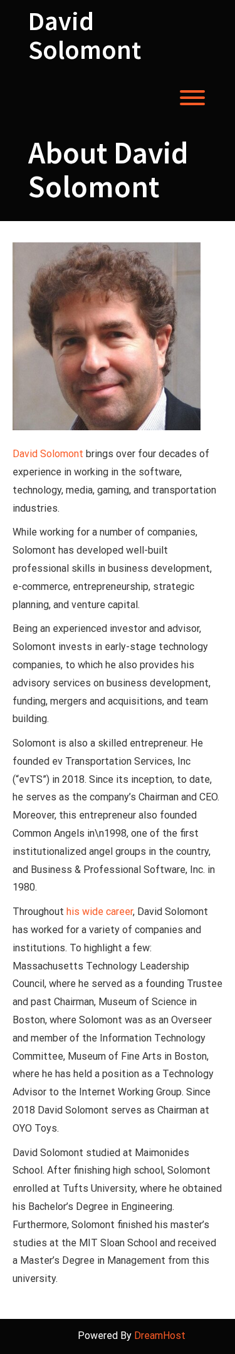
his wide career (99, 911)
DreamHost (159, 1335)
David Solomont (84, 35)
